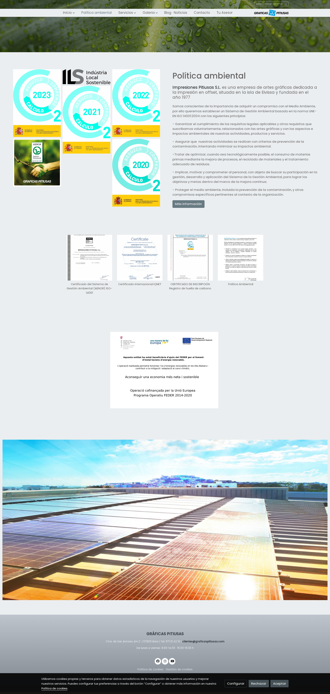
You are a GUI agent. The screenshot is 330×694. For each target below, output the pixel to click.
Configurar (235, 683)
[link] (271, 13)
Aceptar (279, 683)
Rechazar (258, 683)
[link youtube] (172, 660)
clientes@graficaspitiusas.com (203, 641)
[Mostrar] (164, 370)
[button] (69, 13)
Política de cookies (150, 669)
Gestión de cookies (179, 669)
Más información (188, 204)
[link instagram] (165, 660)
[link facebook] (158, 660)
